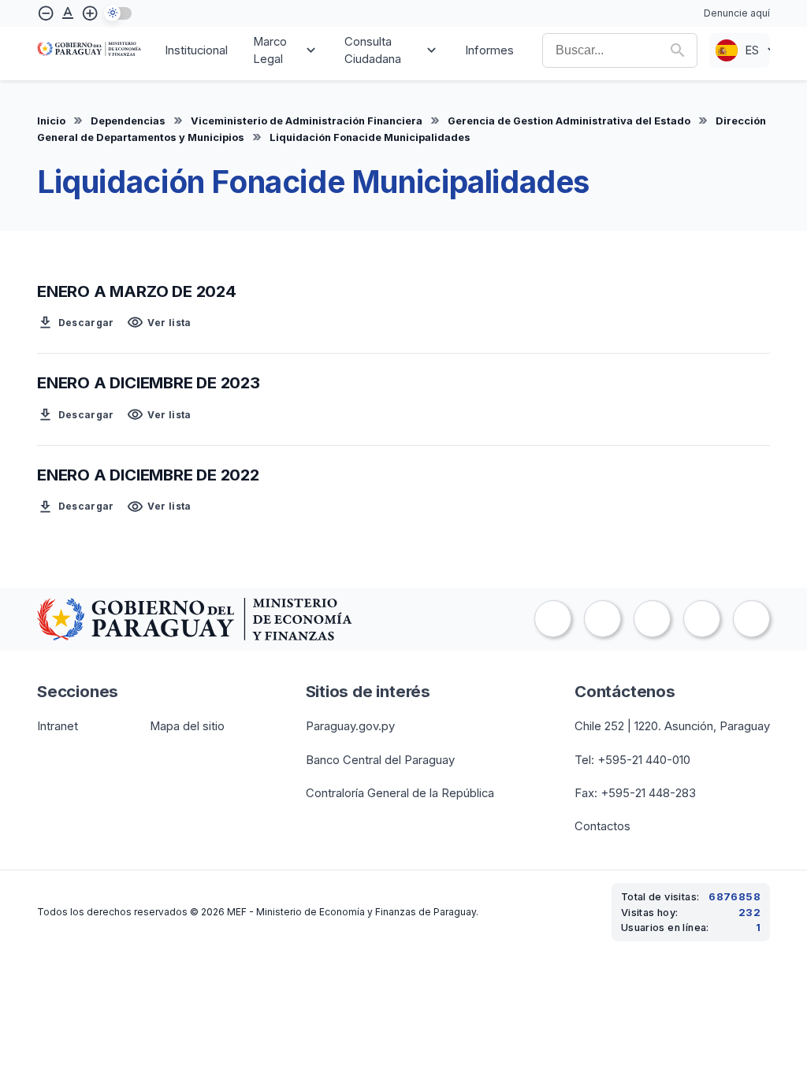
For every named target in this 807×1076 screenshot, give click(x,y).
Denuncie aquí (737, 13)
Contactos (602, 826)
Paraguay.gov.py (350, 726)
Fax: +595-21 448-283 (635, 793)
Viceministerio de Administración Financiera (306, 121)
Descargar (75, 322)
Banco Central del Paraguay (380, 760)
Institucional (196, 50)
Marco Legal (270, 50)
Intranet (57, 726)
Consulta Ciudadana (372, 50)
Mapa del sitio (187, 726)
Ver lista (159, 322)
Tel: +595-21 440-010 (632, 760)
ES (752, 50)
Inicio (51, 121)
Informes (489, 50)
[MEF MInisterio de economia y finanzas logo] (89, 50)
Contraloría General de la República (400, 793)
